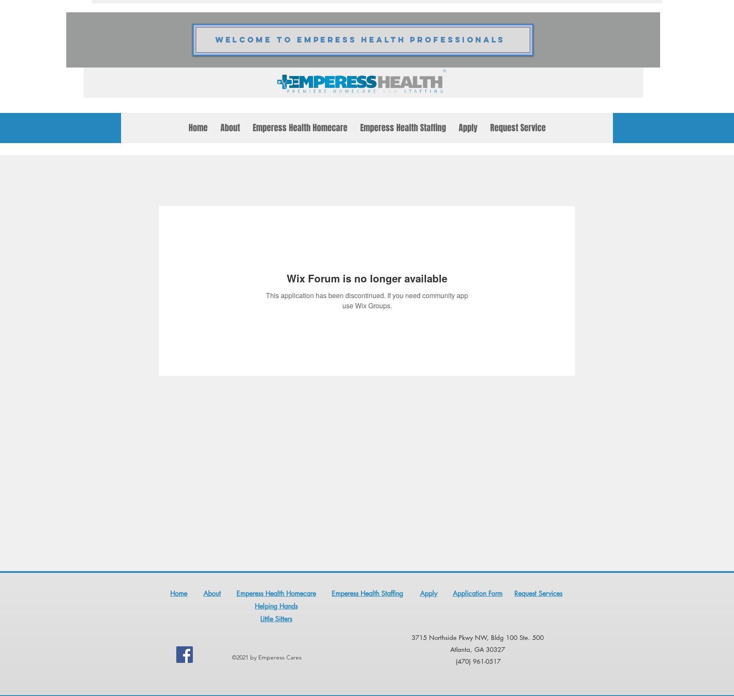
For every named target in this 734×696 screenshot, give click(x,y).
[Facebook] (184, 654)
